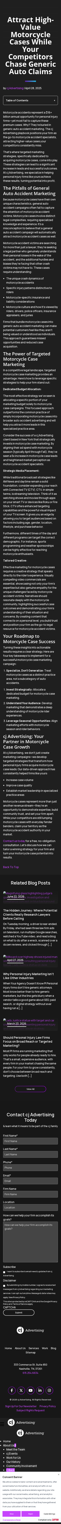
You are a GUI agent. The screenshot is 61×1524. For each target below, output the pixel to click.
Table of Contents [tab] (17, 100)
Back (11, 1470)
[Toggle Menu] (2, 1422)
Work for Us (13, 1457)
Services (34, 1348)
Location (8, 1202)
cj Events (12, 1453)
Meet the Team (15, 1449)
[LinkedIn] (40, 1390)
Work (45, 1348)
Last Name (10, 1149)
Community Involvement (21, 1466)
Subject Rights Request (30, 1410)
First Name (10, 1135)
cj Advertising (14, 88)
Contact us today (14, 841)
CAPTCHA (9, 1307)
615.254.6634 (30, 1373)
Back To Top (11, 867)
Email (7, 1175)
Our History (13, 1462)
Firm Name (9, 1189)
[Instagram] (49, 1390)
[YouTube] (30, 1390)
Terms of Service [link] (20, 1304)
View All (30, 1089)
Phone (7, 1162)
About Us (20, 1348)
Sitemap (31, 1352)
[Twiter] (21, 1390)
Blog (53, 1348)
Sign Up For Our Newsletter (21, 1406)
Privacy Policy (19, 1297)
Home (8, 1348)
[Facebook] (12, 1390)
